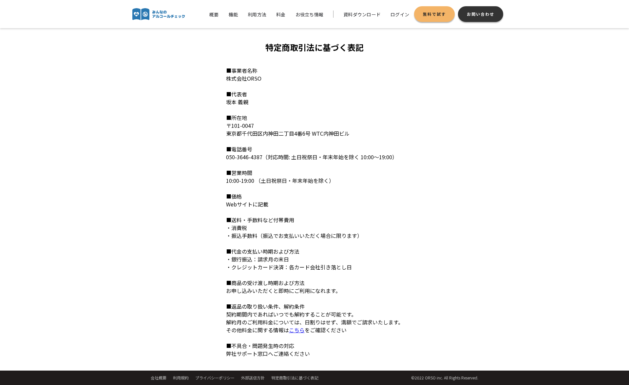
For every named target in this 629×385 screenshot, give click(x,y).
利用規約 (181, 377)
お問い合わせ (480, 14)
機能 (233, 14)
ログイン (400, 14)
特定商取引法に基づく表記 (294, 377)
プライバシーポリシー (215, 377)
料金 (281, 14)
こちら (297, 330)
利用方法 (257, 14)
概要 (214, 14)
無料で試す (434, 14)
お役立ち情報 (309, 14)
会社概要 (158, 377)
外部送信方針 (253, 377)
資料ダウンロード (362, 14)
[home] (158, 14)
